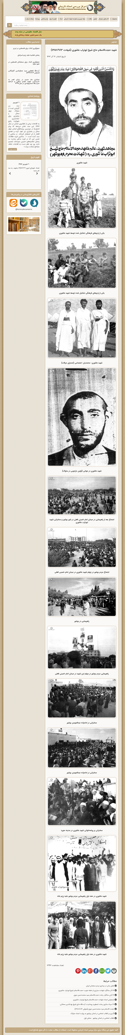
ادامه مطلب (12, 149)
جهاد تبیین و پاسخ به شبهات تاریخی (74, 19)
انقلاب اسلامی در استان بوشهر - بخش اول (99, 1018)
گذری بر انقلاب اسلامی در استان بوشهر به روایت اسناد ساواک (93, 1013)
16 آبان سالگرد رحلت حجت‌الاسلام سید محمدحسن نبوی (94, 995)
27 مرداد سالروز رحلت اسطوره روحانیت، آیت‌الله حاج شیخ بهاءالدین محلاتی (87, 1004)
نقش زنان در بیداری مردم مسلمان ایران (100, 985)
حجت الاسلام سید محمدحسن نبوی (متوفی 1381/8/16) (95, 1009)
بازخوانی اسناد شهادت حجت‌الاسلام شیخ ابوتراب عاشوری (94, 999)
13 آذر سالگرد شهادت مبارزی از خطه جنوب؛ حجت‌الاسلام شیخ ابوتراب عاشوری (86, 990)
